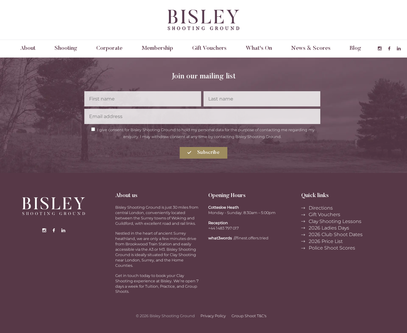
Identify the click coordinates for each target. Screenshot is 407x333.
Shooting (66, 48)
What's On (259, 48)
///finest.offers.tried (251, 238)
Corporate (109, 48)
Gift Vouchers (209, 48)
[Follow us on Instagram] (379, 48)
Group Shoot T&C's (249, 316)
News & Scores (310, 48)
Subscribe (208, 152)
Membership (157, 48)
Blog (355, 48)
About (27, 48)
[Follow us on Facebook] (389, 48)
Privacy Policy (213, 316)
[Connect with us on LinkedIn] (398, 48)
